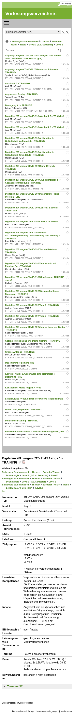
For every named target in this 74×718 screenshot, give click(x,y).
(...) (3, 491)
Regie (23, 44)
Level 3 (59, 44)
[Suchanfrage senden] (59, 50)
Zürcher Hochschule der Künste (17, 703)
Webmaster (66, 711)
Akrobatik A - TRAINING (18, 83)
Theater (45, 41)
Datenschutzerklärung (23, 711)
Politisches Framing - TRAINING (22, 420)
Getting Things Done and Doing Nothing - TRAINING (33, 341)
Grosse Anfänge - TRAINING (20, 352)
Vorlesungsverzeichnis (30, 13)
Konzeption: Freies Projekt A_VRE (23, 387)
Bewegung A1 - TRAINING (19, 105)
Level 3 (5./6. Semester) (41, 44)
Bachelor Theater (51, 472)
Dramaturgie (12, 475)
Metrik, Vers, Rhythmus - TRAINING (23, 409)
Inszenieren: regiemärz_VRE (20, 363)
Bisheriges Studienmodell (25, 41)
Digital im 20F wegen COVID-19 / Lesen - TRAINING (32, 221)
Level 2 (54, 475)
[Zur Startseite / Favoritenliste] (7, 41)
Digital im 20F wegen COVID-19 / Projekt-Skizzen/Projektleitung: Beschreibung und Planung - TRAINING (32, 235)
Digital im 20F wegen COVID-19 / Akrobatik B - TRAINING (35, 116)
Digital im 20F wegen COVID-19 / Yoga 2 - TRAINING (32, 316)
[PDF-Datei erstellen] (23, 462)
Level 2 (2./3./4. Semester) (35, 475)
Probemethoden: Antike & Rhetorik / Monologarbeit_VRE (35, 431)
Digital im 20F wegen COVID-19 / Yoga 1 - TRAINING (32, 305)
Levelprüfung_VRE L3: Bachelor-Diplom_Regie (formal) (34, 399)
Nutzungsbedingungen (47, 711)
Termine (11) (15, 686)
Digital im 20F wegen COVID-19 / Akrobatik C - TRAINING (35, 127)
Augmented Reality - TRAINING (21, 94)
